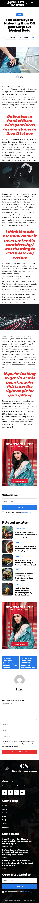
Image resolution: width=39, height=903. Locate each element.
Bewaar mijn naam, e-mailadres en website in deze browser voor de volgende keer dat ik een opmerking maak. (19, 744)
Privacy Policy (28, 512)
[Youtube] (22, 792)
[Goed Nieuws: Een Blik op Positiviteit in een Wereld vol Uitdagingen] (7, 532)
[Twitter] (16, 792)
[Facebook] (4, 792)
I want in (19, 507)
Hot (19, 15)
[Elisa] (17, 77)
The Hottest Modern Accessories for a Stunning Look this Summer (10, 664)
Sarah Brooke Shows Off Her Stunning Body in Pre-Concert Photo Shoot (25, 562)
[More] (33, 37)
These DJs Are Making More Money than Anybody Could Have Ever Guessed (24, 576)
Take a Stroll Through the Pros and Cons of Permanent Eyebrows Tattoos (28, 664)
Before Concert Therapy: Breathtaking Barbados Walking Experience (25, 548)
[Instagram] (10, 792)
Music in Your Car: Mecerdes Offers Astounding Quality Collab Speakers (23, 591)
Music (18, 542)
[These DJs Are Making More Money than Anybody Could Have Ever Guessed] (7, 574)
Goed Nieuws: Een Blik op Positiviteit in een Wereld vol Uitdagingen (26, 534)
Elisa (21, 77)
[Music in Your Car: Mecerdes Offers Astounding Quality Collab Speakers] (7, 589)
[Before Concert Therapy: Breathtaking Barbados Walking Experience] (7, 546)
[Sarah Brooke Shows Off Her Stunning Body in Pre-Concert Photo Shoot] (7, 560)
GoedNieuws (20, 528)
